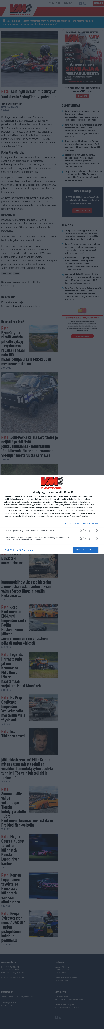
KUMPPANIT (9, 550)
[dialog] (52, 514)
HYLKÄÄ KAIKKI (72, 524)
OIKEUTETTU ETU (25, 550)
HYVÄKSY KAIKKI (90, 524)
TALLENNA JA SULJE (85, 550)
